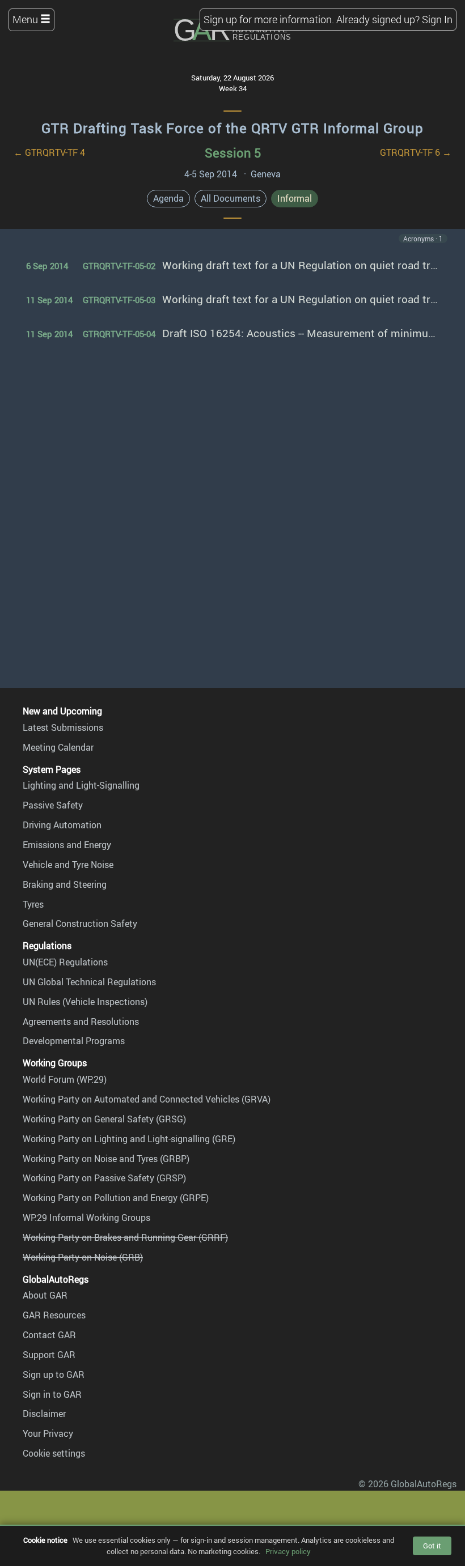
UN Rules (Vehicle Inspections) (85, 1001)
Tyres (33, 904)
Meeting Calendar (58, 747)
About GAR (45, 1295)
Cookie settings (54, 1453)
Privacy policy (288, 1551)
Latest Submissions (63, 727)
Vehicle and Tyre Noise (68, 864)
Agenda (168, 198)
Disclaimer (44, 1413)
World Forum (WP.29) (65, 1079)
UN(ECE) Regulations (65, 962)
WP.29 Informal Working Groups (86, 1217)
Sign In (437, 19)
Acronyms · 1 (423, 238)
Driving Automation (62, 825)
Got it (432, 1546)
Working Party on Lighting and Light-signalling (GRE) (129, 1139)
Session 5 (233, 152)
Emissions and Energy (67, 845)
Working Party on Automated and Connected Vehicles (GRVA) (146, 1099)
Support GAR (49, 1354)
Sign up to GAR (53, 1374)
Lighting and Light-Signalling (81, 785)
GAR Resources (54, 1315)
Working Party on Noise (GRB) (83, 1257)
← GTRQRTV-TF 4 (49, 152)
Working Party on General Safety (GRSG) (104, 1119)
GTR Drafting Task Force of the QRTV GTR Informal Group (232, 128)
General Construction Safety (80, 923)
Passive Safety (53, 805)
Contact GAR (49, 1335)
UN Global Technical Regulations (89, 982)
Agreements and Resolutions (81, 1021)
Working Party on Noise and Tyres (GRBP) (106, 1158)
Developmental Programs (74, 1041)
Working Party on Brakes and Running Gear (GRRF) (125, 1237)
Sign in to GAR (52, 1394)
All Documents (230, 198)
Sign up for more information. (269, 19)
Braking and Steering (65, 884)
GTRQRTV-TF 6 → (415, 152)
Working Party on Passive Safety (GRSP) (104, 1178)
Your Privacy (48, 1433)
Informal (294, 198)
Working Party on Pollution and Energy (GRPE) (116, 1197)
